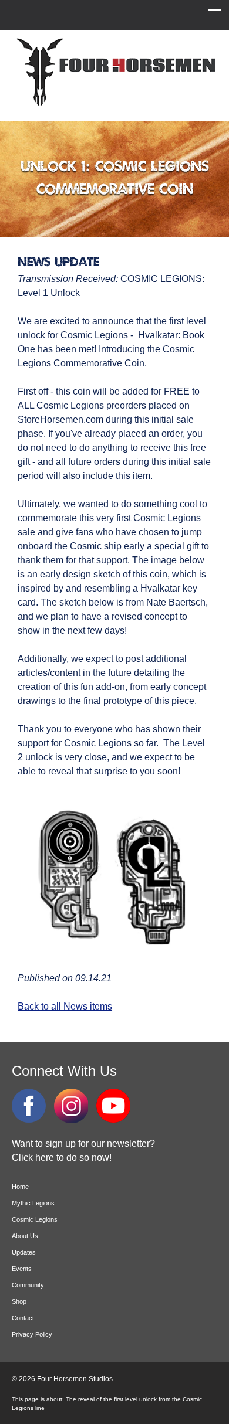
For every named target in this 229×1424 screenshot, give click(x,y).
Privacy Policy (32, 1334)
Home (20, 1186)
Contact (23, 1317)
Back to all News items (65, 1006)
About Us (25, 1235)
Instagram (71, 1106)
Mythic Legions (33, 1203)
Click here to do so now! (62, 1158)
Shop (19, 1301)
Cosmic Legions (35, 1219)
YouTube (113, 1106)
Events (22, 1268)
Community (28, 1285)
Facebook (29, 1106)
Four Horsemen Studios (114, 72)
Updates (24, 1252)
